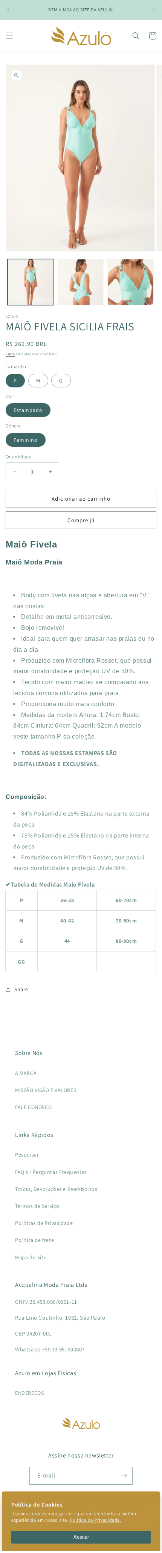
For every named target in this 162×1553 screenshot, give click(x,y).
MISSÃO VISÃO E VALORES (45, 1090)
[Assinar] (124, 1476)
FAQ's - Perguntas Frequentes (51, 1172)
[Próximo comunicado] (153, 10)
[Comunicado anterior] (8, 10)
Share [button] (21, 989)
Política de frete (34, 1240)
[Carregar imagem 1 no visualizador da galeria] (31, 282)
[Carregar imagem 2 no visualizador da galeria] (81, 282)
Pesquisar (27, 1154)
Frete (10, 354)
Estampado (28, 410)
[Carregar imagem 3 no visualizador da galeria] (130, 282)
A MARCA (26, 1073)
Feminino (26, 439)
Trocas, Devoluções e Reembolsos (56, 1189)
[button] (9, 36)
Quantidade (18, 456)
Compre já (81, 520)
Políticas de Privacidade (44, 1223)
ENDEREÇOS (29, 1393)
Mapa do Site (30, 1257)
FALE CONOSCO (33, 1107)
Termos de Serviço (37, 1206)
